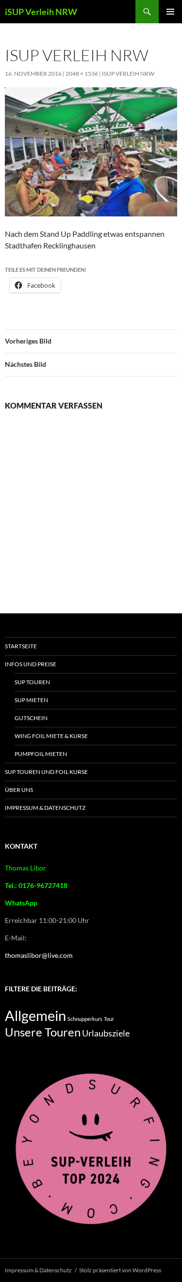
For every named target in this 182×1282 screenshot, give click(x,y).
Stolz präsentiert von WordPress (120, 1270)
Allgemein (35, 1015)
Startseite (21, 646)
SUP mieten (31, 700)
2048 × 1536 (82, 73)
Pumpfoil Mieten (41, 753)
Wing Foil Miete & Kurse (51, 736)
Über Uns (19, 789)
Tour (109, 1019)
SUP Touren (32, 682)
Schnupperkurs (84, 1019)
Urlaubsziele (106, 1033)
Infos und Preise (30, 664)
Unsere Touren (43, 1032)
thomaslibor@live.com (39, 955)
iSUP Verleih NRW (41, 11)
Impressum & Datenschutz (45, 807)
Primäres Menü (170, 11)
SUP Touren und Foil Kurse (46, 771)
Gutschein (31, 718)
